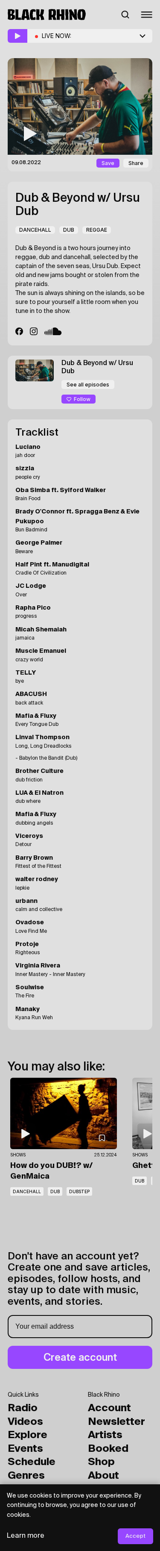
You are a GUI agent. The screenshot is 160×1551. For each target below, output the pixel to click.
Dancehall (35, 230)
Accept (135, 1536)
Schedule (31, 1462)
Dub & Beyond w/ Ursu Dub (77, 205)
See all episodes (88, 384)
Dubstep (79, 1191)
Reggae (96, 230)
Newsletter (116, 1422)
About (103, 1476)
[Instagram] (34, 331)
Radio (23, 1408)
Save (108, 163)
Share (135, 163)
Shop (101, 1462)
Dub (68, 230)
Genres (26, 1476)
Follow (82, 399)
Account (109, 1408)
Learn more (25, 1536)
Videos (25, 1422)
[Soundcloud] (53, 331)
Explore (27, 1435)
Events (25, 1449)
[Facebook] (19, 331)
